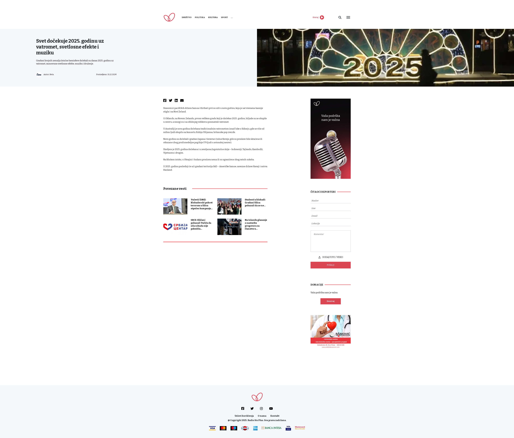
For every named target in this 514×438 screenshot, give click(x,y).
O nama (262, 416)
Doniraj (331, 301)
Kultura (213, 17)
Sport (224, 17)
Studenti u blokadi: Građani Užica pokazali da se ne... (255, 202)
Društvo (187, 17)
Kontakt (274, 416)
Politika (200, 17)
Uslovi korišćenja (244, 416)
